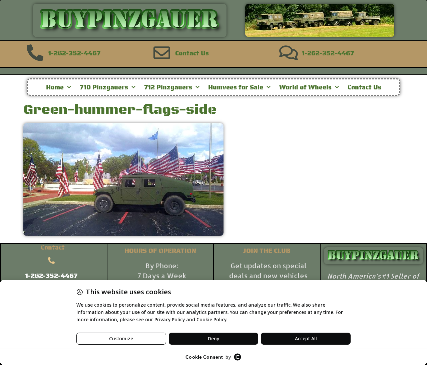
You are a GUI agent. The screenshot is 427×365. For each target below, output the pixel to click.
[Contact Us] (161, 52)
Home (55, 87)
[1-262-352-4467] (35, 52)
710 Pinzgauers (104, 87)
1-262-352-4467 (74, 53)
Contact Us (192, 53)
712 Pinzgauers (168, 87)
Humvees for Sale (235, 87)
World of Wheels (305, 87)
